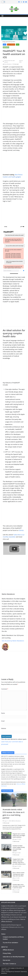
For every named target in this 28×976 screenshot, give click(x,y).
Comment (4, 689)
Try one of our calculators (10, 942)
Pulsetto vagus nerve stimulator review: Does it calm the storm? (19, 886)
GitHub (21, 530)
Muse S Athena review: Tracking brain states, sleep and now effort (18, 874)
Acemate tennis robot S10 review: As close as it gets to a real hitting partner (13, 813)
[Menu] (2, 16)
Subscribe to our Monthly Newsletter (14, 957)
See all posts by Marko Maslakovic (13, 641)
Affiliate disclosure (8, 950)
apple (4, 44)
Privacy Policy (7, 953)
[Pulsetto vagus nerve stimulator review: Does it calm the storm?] (6, 888)
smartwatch (6, 47)
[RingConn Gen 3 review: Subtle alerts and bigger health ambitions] (6, 837)
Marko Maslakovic (8, 64)
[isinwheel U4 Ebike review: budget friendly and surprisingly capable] (6, 850)
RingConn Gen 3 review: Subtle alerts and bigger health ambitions (19, 835)
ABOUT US (4, 947)
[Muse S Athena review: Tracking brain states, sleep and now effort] (6, 876)
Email (2, 721)
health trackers (11, 44)
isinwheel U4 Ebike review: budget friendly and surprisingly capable (19, 848)
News (17, 44)
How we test (6, 960)
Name (3, 713)
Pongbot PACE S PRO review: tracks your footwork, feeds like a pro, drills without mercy (19, 861)
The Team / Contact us (9, 963)
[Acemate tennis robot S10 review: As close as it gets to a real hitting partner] (14, 800)
